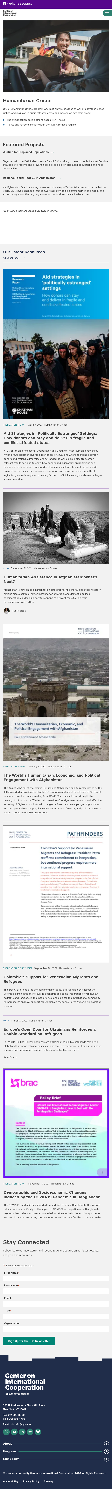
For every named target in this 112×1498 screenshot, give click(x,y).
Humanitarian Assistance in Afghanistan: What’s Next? (50, 579)
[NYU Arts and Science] (25, 3)
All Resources (11, 257)
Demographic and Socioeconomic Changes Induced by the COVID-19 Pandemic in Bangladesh (52, 1194)
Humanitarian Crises (56, 424)
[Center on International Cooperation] (12, 13)
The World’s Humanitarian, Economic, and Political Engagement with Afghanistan (52, 777)
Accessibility (10, 1481)
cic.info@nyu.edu (21, 1424)
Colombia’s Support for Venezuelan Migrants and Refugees (51, 979)
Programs (9, 1451)
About (7, 1443)
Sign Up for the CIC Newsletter (29, 1341)
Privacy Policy (31, 1481)
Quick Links (11, 1459)
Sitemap (49, 1481)
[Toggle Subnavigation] (106, 1443)
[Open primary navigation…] (106, 13)
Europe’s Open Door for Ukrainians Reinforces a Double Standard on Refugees (50, 1031)
